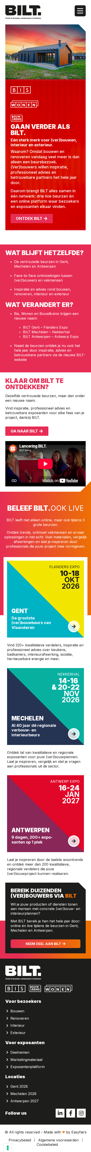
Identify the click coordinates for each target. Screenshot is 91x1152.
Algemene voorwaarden (58, 1140)
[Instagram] (81, 1113)
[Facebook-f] (70, 1113)
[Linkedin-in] (60, 1113)
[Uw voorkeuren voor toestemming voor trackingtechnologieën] (8, 1148)
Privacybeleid (20, 1140)
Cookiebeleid (47, 1144)
